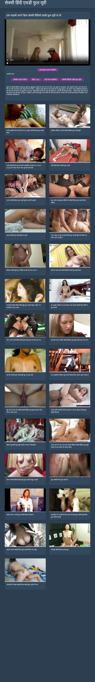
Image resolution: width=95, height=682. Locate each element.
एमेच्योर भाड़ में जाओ (20, 79)
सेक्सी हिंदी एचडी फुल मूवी (25, 2)
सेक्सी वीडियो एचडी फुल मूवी (71, 79)
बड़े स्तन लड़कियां (51, 79)
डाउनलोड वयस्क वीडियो (47, 70)
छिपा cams (35, 79)
